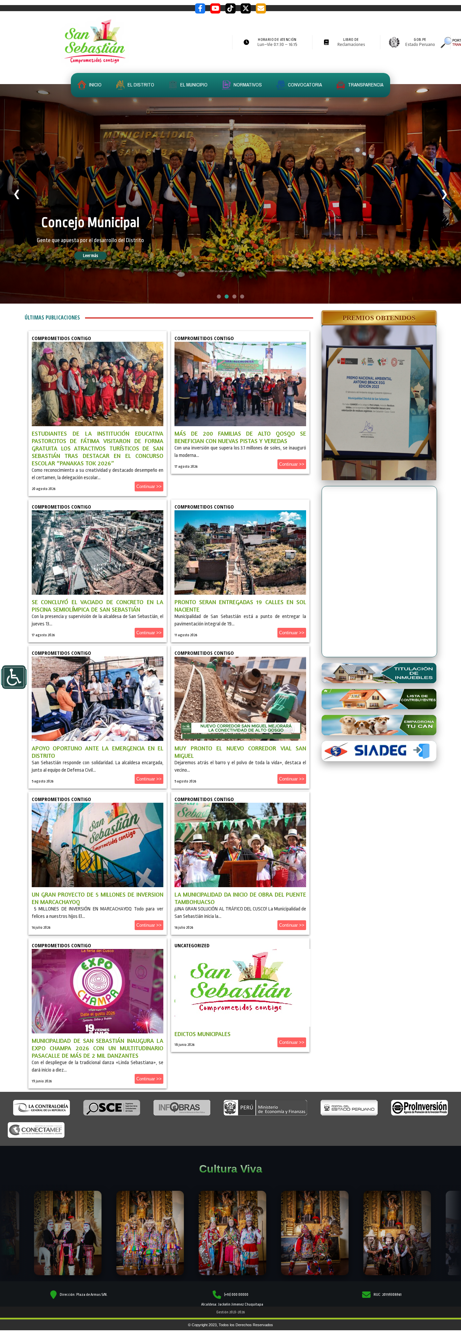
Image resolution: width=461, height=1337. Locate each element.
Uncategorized (192, 945)
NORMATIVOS (247, 84)
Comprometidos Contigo (61, 338)
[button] (379, 317)
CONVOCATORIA (304, 84)
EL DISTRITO (140, 84)
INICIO (95, 84)
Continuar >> (149, 486)
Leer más (100, 255)
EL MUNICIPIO (193, 84)
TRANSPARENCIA (365, 84)
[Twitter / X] (246, 8)
